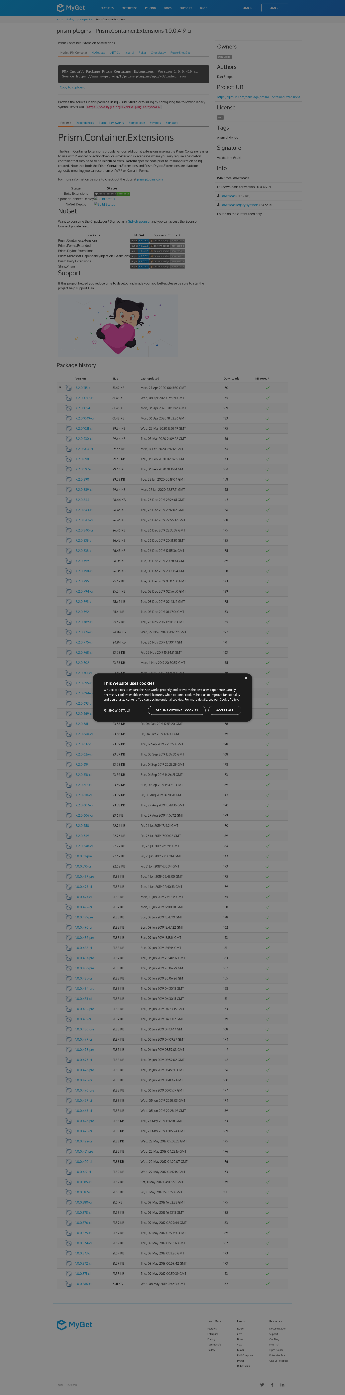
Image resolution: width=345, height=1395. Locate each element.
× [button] (245, 677)
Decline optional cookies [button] (177, 710)
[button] (117, 710)
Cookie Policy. (229, 699)
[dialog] (172, 697)
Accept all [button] (225, 710)
